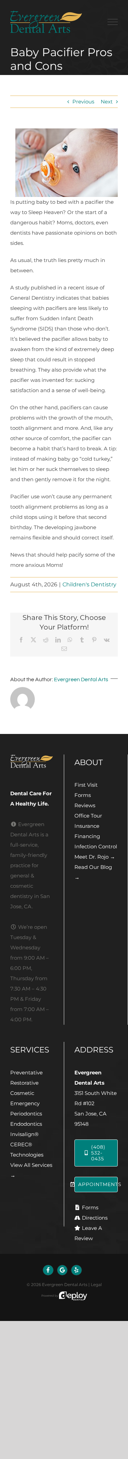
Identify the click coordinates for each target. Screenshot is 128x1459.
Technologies (26, 1154)
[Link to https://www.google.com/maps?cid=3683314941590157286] (62, 1270)
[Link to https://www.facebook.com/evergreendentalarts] (48, 1270)
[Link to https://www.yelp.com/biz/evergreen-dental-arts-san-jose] (76, 1270)
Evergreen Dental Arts (81, 679)
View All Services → (31, 1170)
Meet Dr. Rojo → (94, 856)
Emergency (25, 1103)
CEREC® (21, 1144)
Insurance (86, 826)
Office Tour (88, 815)
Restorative (24, 1083)
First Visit (86, 785)
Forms (82, 795)
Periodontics (26, 1113)
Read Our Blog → (93, 872)
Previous (83, 101)
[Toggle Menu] (113, 22)
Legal (96, 1284)
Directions (95, 1217)
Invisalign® (24, 1134)
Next (107, 101)
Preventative (26, 1072)
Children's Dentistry (89, 584)
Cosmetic (22, 1093)
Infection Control (95, 846)
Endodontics (26, 1124)
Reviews (84, 805)
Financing (87, 836)
